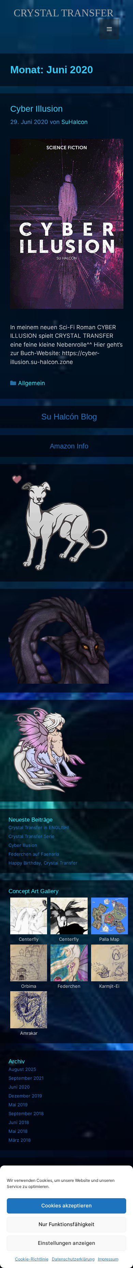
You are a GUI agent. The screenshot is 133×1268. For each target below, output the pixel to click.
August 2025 (22, 1069)
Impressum (108, 1259)
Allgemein (31, 383)
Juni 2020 (19, 1087)
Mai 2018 (18, 1131)
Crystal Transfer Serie (32, 836)
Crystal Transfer (64, 12)
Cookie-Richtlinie (31, 1259)
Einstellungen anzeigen (66, 1243)
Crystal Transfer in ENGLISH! (39, 827)
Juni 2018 (19, 1122)
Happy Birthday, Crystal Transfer (43, 863)
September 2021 (26, 1078)
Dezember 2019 (25, 1095)
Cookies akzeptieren (66, 1205)
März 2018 (20, 1140)
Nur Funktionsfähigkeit (66, 1224)
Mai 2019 (18, 1104)
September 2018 (26, 1113)
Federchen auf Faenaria (34, 854)
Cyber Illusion (36, 108)
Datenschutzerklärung (73, 1259)
